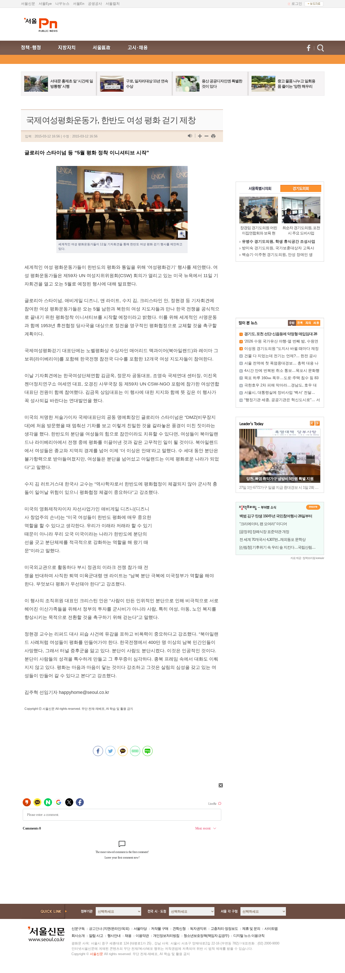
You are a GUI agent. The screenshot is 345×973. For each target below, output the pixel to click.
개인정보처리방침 (166, 936)
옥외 (125, 929)
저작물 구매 (159, 929)
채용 (128, 936)
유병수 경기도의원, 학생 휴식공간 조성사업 (278, 241)
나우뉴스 (62, 4)
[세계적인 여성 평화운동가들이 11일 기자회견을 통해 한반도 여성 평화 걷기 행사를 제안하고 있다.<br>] (122, 170)
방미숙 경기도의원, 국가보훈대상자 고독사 (278, 248)
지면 (107, 929)
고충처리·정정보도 (224, 929)
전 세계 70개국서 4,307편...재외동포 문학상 (272, 539)
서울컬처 (113, 4)
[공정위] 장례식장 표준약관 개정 (264, 531)
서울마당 (140, 929)
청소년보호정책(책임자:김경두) (206, 936)
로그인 (296, 4)
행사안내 (113, 936)
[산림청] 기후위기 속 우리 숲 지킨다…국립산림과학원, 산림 (285, 547)
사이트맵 (271, 929)
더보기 (313, 507)
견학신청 (179, 929)
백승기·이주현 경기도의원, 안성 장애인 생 (277, 254)
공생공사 (95, 4)
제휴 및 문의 (251, 929)
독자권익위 (198, 929)
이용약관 (142, 936)
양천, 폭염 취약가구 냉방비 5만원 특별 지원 (279, 478)
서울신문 (28, 4)
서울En (78, 4)
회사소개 (78, 936)
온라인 (116, 929)
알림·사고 (96, 936)
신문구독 (78, 929)
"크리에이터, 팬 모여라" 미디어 (263, 524)
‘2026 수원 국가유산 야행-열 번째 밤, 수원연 (281, 341)
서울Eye (45, 4)
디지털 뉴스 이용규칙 (248, 936)
